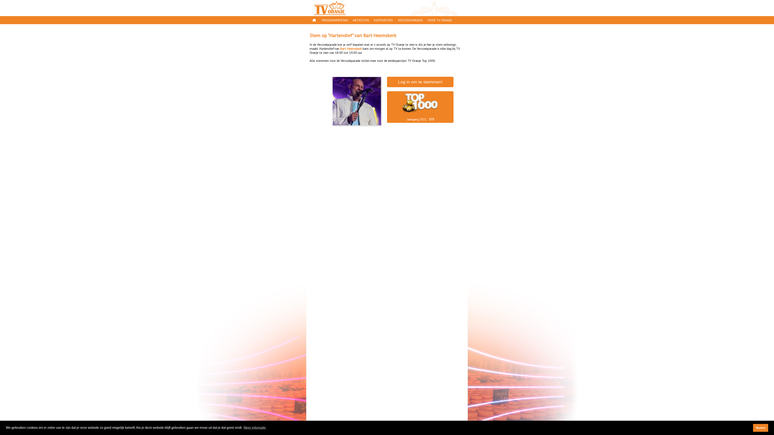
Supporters (383, 20)
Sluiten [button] (761, 427)
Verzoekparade (410, 20)
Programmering (335, 20)
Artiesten (361, 20)
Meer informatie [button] (255, 427)
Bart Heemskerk (379, 35)
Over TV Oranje (440, 20)
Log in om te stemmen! (420, 82)
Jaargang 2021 (417, 119)
